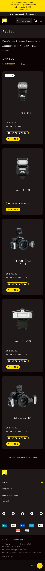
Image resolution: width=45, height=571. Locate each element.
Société (5, 501)
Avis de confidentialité (24, 544)
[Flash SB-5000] (22, 91)
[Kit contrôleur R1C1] (22, 239)
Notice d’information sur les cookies (16, 552)
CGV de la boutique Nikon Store (15, 550)
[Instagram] (13, 513)
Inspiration (7, 488)
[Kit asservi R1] (22, 396)
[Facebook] (22, 513)
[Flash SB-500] (22, 168)
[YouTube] (41, 513)
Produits (6, 482)
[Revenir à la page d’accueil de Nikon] (4, 21)
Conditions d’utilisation (11, 547)
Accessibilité (36, 552)
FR (3, 539)
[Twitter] (31, 513)
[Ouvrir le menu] (41, 21)
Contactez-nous (8, 544)
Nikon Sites (18, 539)
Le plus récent (8, 63)
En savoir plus (17, 133)
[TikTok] (3, 513)
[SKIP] (40, 566)
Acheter (13, 139)
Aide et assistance (10, 495)
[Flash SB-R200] (22, 319)
